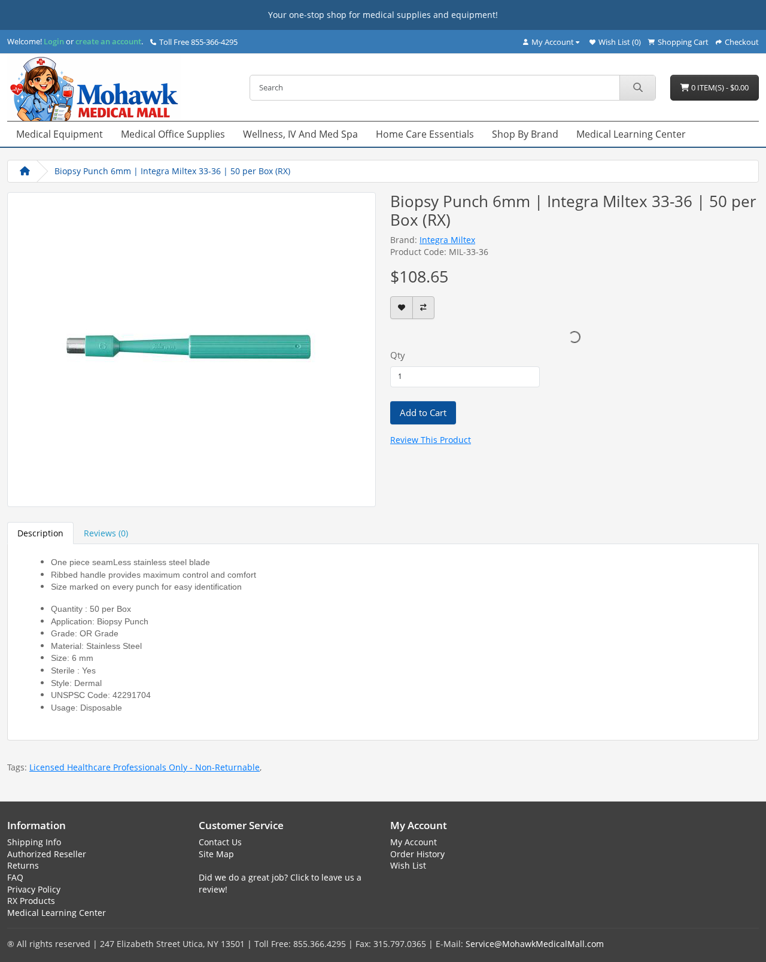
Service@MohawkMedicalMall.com (535, 943)
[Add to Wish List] (401, 308)
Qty (397, 355)
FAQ (15, 877)
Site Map (216, 854)
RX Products (31, 900)
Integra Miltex (447, 239)
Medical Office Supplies (173, 134)
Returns (23, 865)
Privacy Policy (33, 889)
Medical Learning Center (631, 134)
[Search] (637, 87)
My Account (413, 842)
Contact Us (220, 842)
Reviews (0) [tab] (106, 533)
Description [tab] (40, 533)
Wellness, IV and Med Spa (300, 134)
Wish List (408, 865)
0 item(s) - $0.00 (719, 87)
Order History (417, 854)
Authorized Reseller (46, 854)
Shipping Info (34, 842)
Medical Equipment (59, 134)
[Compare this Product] (423, 308)
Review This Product (430, 439)
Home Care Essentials (425, 134)
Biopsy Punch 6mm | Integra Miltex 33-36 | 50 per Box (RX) (172, 171)
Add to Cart (423, 412)
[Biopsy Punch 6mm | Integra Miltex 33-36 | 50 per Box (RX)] (191, 348)
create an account (107, 41)
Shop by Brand (525, 134)
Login (54, 41)
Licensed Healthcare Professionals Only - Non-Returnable (144, 767)
